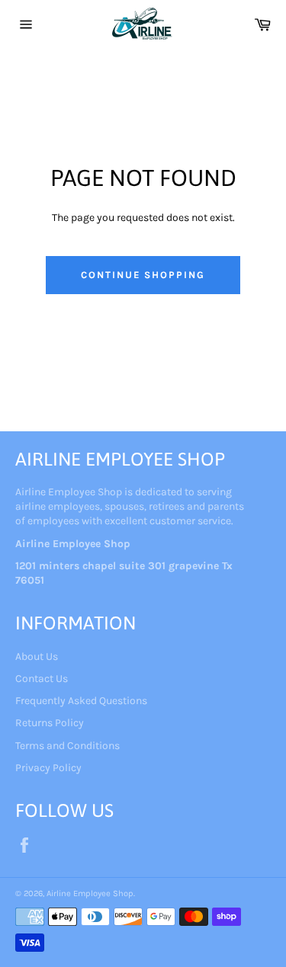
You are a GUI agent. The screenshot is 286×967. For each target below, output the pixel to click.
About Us (36, 656)
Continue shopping (143, 274)
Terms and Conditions (67, 745)
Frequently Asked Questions (81, 700)
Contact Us (41, 678)
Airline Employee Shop (90, 893)
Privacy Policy (48, 767)
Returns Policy (49, 722)
